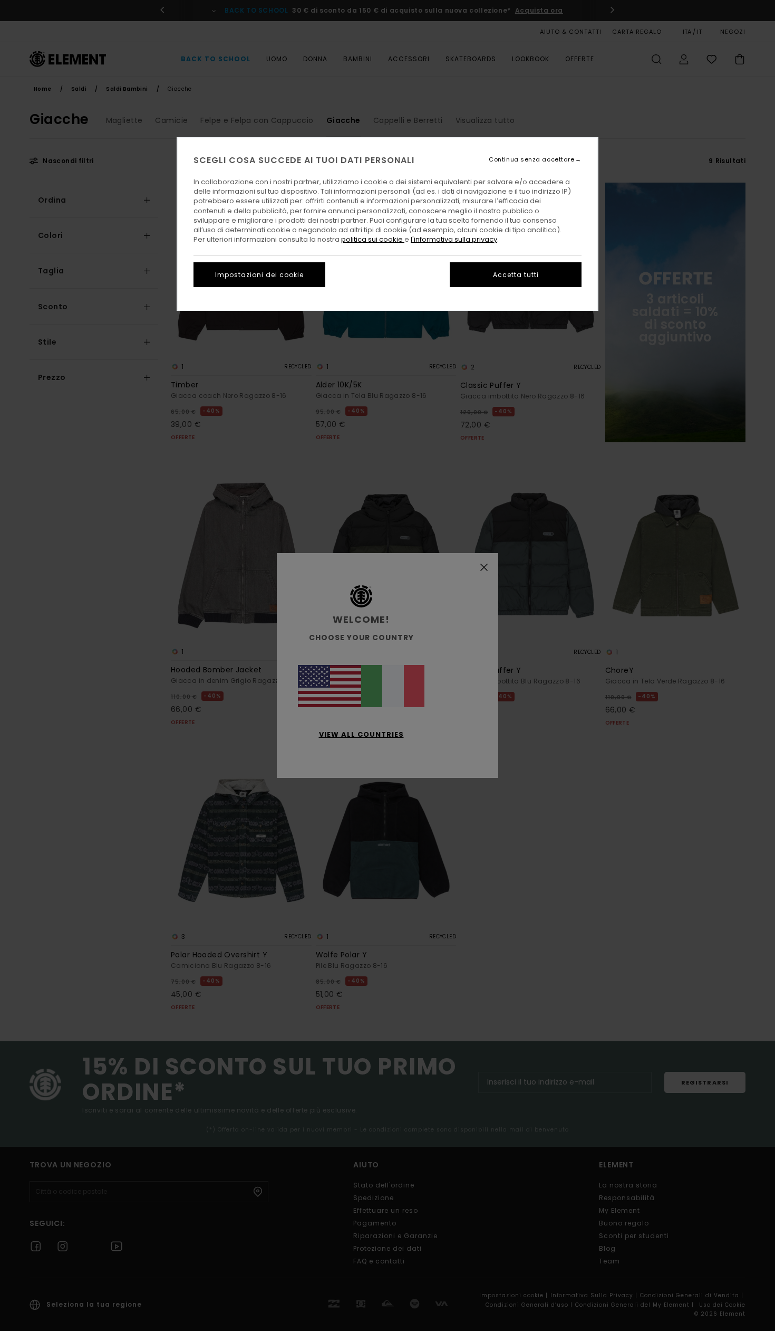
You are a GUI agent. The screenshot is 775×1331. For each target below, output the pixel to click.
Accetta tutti (516, 274)
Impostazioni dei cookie (259, 274)
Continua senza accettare (531, 160)
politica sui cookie (372, 239)
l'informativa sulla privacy (454, 239)
